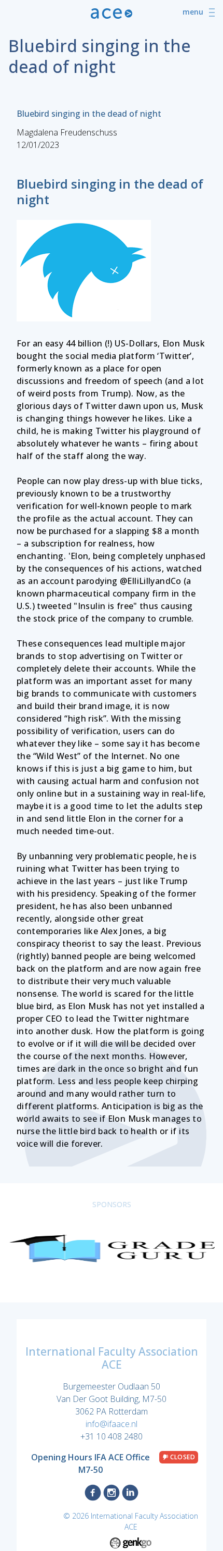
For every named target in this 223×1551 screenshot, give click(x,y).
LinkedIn (130, 1492)
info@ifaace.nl (111, 1424)
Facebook (93, 1492)
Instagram (111, 1492)
